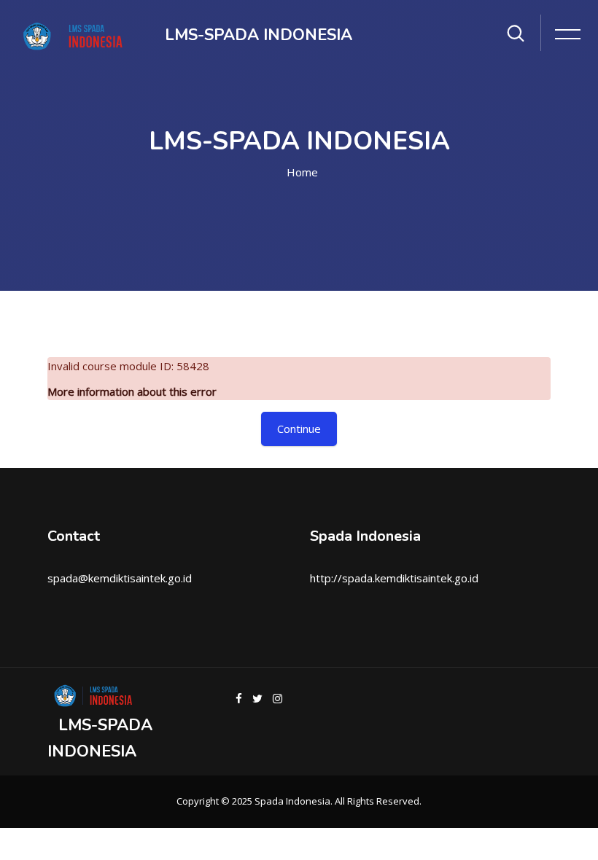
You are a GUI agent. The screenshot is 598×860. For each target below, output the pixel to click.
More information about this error (132, 391)
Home (302, 172)
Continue (299, 428)
